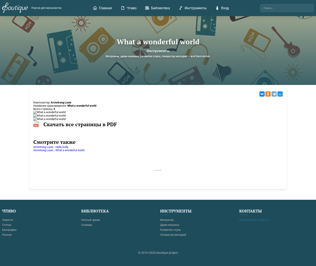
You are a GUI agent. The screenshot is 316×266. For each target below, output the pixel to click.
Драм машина (169, 224)
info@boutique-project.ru (254, 219)
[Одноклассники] (268, 94)
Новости (7, 219)
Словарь (86, 224)
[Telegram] (274, 94)
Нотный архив (90, 219)
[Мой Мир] (280, 94)
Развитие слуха (170, 229)
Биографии (9, 229)
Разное (7, 234)
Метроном (167, 219)
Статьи (6, 224)
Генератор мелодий (173, 234)
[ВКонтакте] (262, 94)
